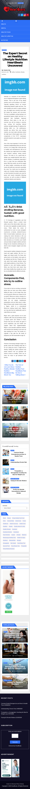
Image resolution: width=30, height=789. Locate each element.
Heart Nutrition (6, 534)
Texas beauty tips (15, 546)
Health (3, 24)
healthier (5, 526)
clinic (4, 520)
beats (4, 518)
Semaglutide (6, 543)
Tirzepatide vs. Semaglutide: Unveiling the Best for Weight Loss (15, 667)
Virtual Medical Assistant (8, 548)
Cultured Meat (10, 520)
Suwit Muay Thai (21, 543)
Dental (3, 28)
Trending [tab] (15, 446)
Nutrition (4, 40)
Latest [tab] (5, 446)
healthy (13, 72)
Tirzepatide (23, 546)
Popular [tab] (10, 446)
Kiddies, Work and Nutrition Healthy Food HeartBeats (15, 414)
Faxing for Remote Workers (15, 683)
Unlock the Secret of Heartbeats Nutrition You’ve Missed (15, 430)
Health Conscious (14, 523)
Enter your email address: (15, 738)
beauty (9, 518)
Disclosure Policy (15, 783)
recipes (19, 540)
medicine (24, 534)
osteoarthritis (12, 540)
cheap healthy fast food (18, 518)
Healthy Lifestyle (7, 36)
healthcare (5, 523)
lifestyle (22, 72)
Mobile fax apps (21, 537)
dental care (18, 520)
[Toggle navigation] (16, 21)
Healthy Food (5, 32)
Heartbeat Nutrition (7, 532)
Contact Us (8, 783)
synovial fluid (6, 546)
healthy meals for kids (19, 526)
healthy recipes (7, 529)
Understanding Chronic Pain (15, 652)
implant (13, 534)
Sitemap (22, 783)
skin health (13, 543)
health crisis (22, 523)
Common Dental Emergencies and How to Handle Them (15, 635)
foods (24, 520)
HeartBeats (18, 745)
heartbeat (14, 529)
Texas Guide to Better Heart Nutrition (15, 398)
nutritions (4, 74)
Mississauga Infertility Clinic (9, 537)
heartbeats (17, 72)
